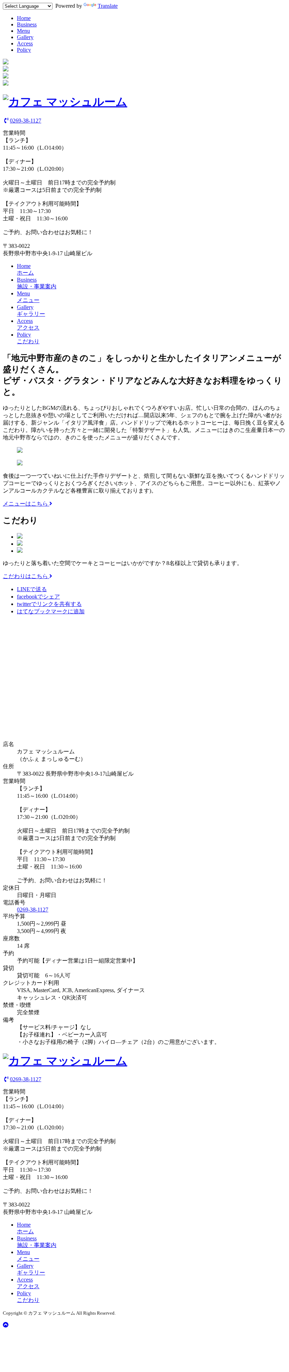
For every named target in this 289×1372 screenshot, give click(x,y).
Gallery (25, 37)
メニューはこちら (26, 504)
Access (25, 43)
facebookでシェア (38, 597)
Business (27, 24)
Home (24, 18)
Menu (23, 31)
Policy (24, 50)
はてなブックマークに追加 (51, 611)
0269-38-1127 (25, 121)
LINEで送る (32, 589)
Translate (108, 6)
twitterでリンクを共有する (49, 604)
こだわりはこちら (26, 576)
